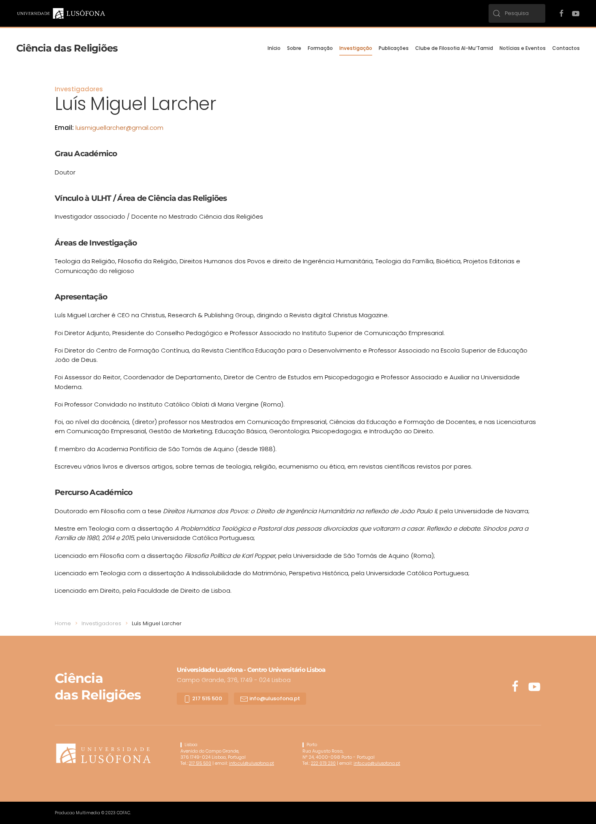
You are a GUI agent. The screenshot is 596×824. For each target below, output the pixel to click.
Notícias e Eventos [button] (523, 48)
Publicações (394, 48)
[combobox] (517, 13)
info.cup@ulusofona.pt (377, 763)
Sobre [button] (294, 48)
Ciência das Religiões (67, 48)
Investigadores (79, 89)
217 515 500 (206, 698)
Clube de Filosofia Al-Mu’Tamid (454, 48)
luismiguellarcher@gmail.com (119, 127)
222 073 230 (323, 763)
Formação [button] (320, 48)
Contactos (566, 48)
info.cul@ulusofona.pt (251, 763)
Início (274, 48)
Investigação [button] (355, 48)
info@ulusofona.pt (274, 698)
